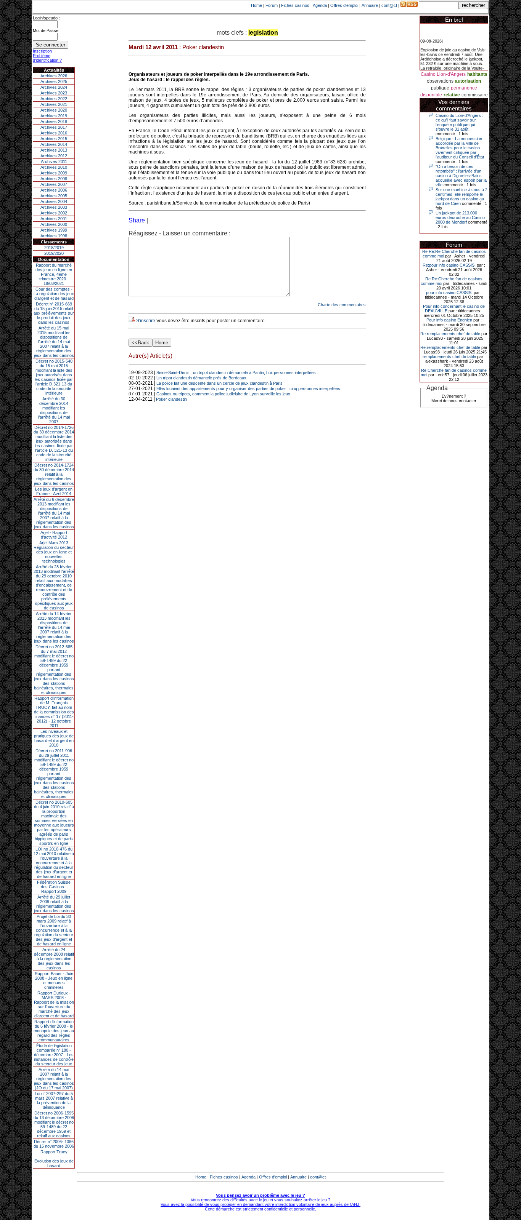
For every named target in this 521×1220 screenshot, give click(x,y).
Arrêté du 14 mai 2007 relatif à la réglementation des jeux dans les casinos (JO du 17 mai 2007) (54, 1078)
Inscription (42, 51)
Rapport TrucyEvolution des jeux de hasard (54, 1159)
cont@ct (389, 5)
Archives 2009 (53, 173)
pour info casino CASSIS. (449, 292)
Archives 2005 (53, 195)
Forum (271, 5)
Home (256, 5)
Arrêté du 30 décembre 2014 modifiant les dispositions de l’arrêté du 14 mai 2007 (54, 410)
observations (440, 81)
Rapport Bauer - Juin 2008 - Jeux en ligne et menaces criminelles (54, 980)
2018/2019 (54, 247)
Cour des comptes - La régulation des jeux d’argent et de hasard (54, 294)
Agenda (320, 5)
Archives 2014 (53, 144)
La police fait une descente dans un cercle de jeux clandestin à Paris (219, 383)
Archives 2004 (53, 201)
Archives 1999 (53, 230)
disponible (431, 95)
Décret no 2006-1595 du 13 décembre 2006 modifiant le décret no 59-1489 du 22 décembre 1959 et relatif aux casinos (54, 1124)
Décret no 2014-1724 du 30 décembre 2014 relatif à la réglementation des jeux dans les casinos (54, 474)
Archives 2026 (53, 76)
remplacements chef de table (449, 356)
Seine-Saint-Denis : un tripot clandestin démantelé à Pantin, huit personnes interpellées (236, 372)
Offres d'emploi (344, 5)
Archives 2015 (53, 138)
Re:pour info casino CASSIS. (449, 265)
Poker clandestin (171, 399)
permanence (464, 88)
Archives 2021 (53, 104)
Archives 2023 (53, 93)
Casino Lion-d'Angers (443, 74)
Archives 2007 (53, 184)
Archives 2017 (53, 127)
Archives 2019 (53, 116)
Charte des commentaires (342, 304)
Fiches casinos (295, 5)
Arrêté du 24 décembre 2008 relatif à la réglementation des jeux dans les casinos (54, 958)
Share (137, 220)
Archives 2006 (53, 190)
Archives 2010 (53, 167)
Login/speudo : (46, 18)
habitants (477, 74)
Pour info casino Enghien (449, 320)
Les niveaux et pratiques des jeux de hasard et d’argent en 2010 (54, 738)
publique (440, 88)
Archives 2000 (53, 224)
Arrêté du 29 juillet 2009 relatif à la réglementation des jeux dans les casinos (54, 904)
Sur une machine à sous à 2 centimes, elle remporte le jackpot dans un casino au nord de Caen (461, 196)
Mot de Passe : (47, 30)
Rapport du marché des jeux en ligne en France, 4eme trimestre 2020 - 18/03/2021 (53, 274)
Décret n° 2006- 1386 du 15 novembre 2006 (54, 1143)
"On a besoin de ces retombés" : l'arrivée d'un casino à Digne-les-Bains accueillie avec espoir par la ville (461, 175)
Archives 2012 (53, 155)
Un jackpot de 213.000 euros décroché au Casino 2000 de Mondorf (460, 217)
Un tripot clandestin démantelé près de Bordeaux (201, 378)
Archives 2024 (53, 87)
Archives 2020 (53, 110)
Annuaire (370, 5)
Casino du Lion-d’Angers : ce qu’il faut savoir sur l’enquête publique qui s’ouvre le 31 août (459, 122)
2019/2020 (54, 253)
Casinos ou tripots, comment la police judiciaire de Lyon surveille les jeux (223, 394)
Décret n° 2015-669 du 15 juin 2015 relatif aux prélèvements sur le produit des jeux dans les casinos (54, 313)
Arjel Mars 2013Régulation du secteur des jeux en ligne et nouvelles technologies (54, 551)
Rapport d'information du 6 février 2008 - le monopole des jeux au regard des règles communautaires (54, 1030)
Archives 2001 (53, 218)
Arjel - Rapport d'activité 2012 (53, 534)
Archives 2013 (53, 150)
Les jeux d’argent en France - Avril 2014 (53, 491)
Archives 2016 (53, 133)
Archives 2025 (53, 81)
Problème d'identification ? (47, 57)
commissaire (475, 95)
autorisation (468, 81)
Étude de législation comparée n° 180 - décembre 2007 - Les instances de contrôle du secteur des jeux (54, 1054)
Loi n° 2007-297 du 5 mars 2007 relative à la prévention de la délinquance (54, 1100)
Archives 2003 (53, 207)
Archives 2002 (53, 213)
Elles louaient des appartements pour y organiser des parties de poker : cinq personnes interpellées (248, 388)
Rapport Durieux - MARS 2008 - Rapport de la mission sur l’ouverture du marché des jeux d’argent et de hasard (54, 1004)
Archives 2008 (53, 178)
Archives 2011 (54, 161)
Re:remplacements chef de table (450, 333)
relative (452, 95)
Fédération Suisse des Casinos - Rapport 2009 (54, 887)
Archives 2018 (53, 121)
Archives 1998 (53, 235)
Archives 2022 (53, 98)
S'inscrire (145, 320)
